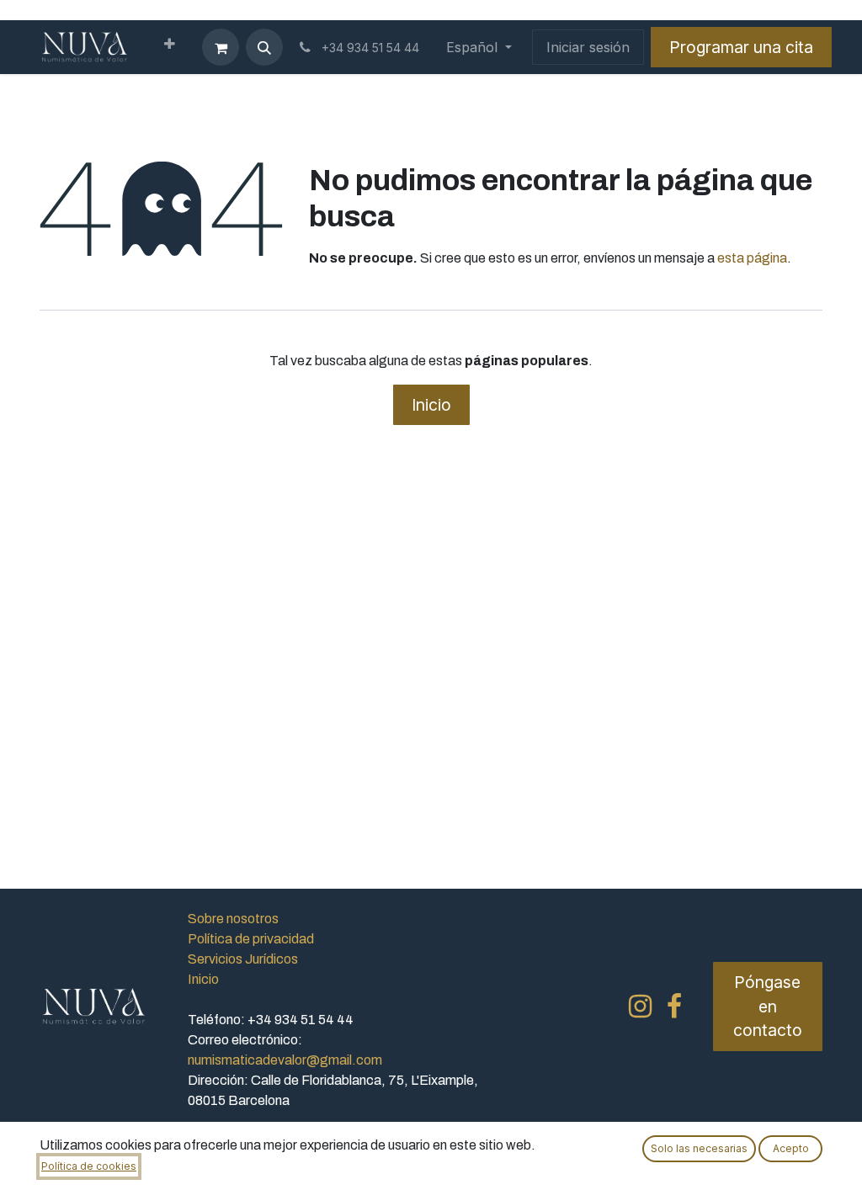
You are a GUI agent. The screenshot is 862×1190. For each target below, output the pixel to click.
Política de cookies (88, 1166)
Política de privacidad (251, 939)
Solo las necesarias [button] (699, 1148)
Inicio (431, 405)
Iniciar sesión (588, 47)
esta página (752, 258)
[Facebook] (674, 1006)
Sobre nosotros (233, 918)
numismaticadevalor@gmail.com (285, 1060)
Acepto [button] (791, 1148)
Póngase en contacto (767, 1006)
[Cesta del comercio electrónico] (220, 47)
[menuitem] (170, 47)
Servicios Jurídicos (243, 959)
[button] (264, 47)
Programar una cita (741, 47)
